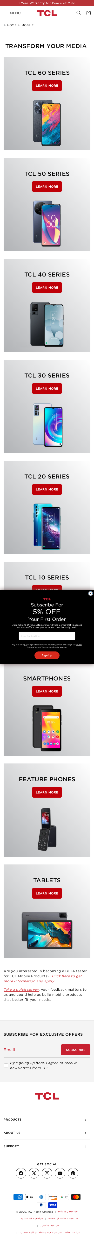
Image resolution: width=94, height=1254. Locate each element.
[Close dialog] (91, 593)
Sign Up (47, 655)
